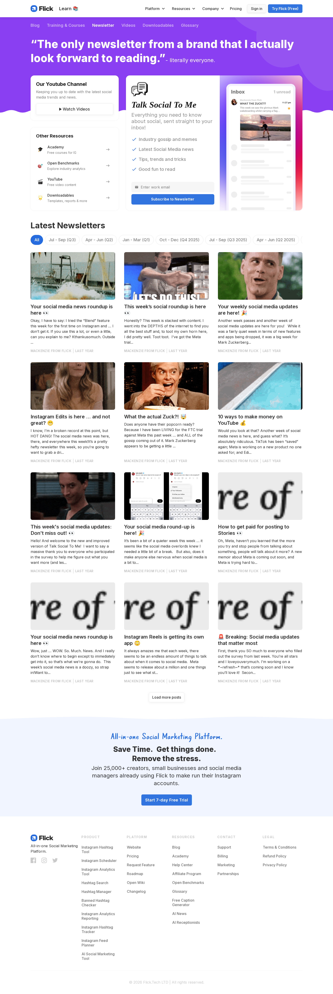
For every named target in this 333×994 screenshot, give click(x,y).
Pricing (236, 8)
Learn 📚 (68, 8)
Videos (128, 25)
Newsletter (103, 25)
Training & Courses (66, 25)
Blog (35, 25)
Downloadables (158, 25)
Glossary (190, 25)
